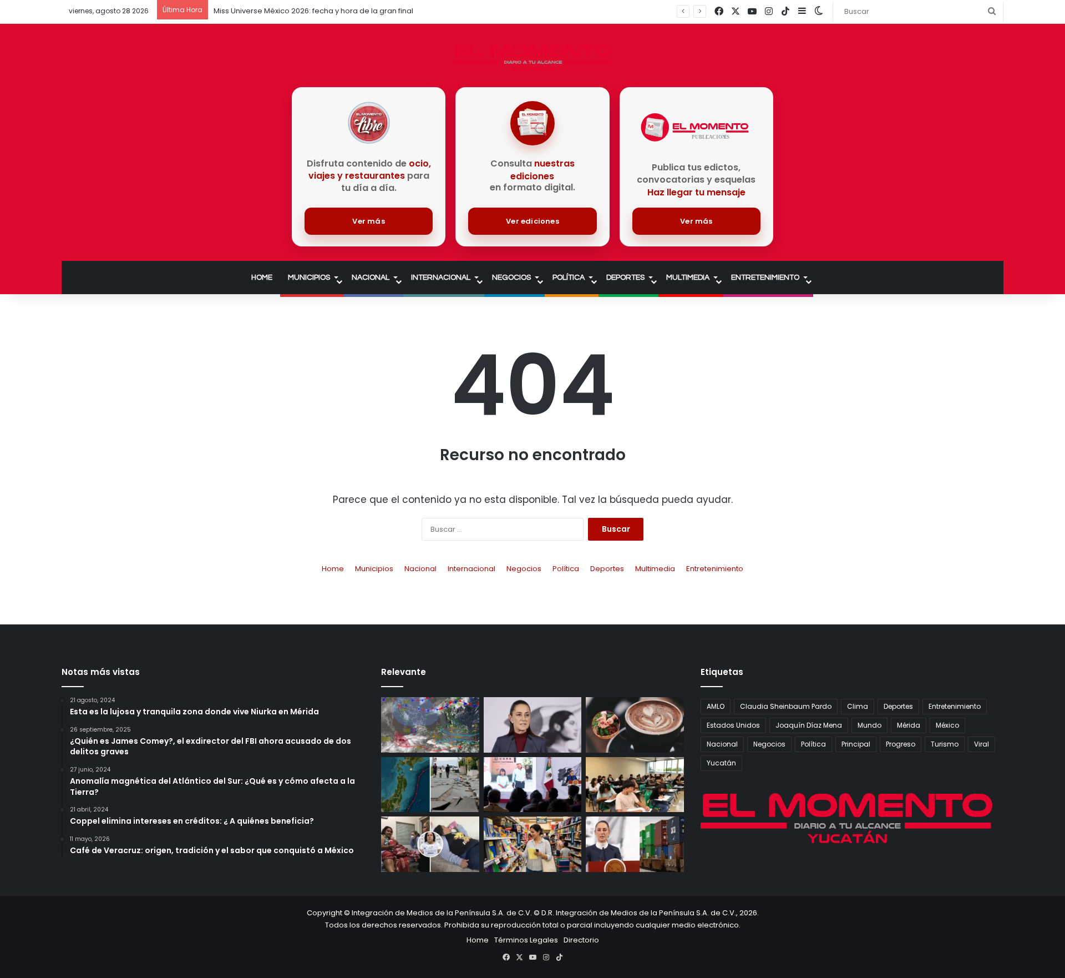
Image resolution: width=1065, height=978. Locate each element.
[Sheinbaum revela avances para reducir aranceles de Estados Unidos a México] (635, 844)
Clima (857, 706)
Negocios (511, 277)
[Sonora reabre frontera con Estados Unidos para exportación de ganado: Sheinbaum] (533, 785)
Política (568, 277)
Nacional (370, 277)
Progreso (900, 744)
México (947, 725)
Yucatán (721, 763)
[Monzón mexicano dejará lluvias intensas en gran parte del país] (430, 725)
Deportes (625, 277)
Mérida (908, 725)
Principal (855, 744)
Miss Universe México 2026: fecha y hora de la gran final (313, 11)
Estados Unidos (733, 725)
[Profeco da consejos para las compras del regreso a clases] (533, 844)
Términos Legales (526, 940)
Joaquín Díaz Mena (808, 725)
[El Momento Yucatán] (532, 58)
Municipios (309, 277)
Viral (981, 744)
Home (261, 277)
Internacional (440, 277)
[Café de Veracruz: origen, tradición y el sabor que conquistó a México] (635, 725)
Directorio (581, 940)
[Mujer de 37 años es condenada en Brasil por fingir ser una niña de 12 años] (430, 844)
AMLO (715, 706)
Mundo (869, 725)
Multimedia (687, 277)
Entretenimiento (765, 277)
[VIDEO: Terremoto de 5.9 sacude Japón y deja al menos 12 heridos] (430, 785)
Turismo (944, 744)
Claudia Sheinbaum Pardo (785, 706)
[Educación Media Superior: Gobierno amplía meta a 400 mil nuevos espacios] (635, 785)
